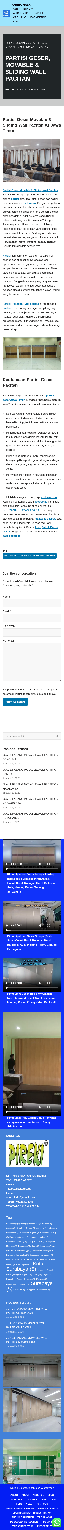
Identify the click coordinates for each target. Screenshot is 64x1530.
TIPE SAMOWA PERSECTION (23, 1522)
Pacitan (31, 1279)
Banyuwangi (13, 1224)
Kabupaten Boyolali (29, 1233)
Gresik (20, 1228)
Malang (37, 1274)
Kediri (10, 1259)
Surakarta (19, 1290)
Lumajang (42, 1270)
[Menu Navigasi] (57, 13)
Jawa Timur (17, 399)
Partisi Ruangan (13, 303)
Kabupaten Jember (38, 1237)
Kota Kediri (30, 1259)
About (14, 1495)
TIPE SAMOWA (44, 1517)
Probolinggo (12, 1284)
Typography (44, 1526)
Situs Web (9, 625)
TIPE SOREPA (48, 1522)
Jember (31, 1228)
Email (7, 611)
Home (8, 42)
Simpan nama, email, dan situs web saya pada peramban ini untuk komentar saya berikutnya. (30, 691)
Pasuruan (42, 1279)
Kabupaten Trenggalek (17, 1255)
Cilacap (11, 1228)
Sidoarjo (25, 1284)
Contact (32, 1499)
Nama (7, 596)
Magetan (27, 1274)
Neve (13, 1487)
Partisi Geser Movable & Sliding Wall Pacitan (29, 556)
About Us (38, 1495)
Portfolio (42, 1504)
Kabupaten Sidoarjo (43, 1250)
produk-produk (48, 497)
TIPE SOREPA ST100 (22, 1526)
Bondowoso (35, 1224)
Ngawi (21, 1279)
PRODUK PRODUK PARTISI (20, 1508)
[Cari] (57, 736)
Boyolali (47, 1224)
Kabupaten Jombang (16, 1241)
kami (38, 527)
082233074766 (24, 1201)
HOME (54, 1499)
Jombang (41, 1228)
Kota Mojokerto (24, 1265)
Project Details (48, 1508)
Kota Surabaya (24, 1266)
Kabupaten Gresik (18, 1237)
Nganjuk (11, 1279)
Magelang (15, 1274)
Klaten (19, 1259)
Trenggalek (32, 1290)
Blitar (24, 1224)
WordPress (47, 1487)
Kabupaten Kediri (36, 1241)
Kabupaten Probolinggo (20, 1250)
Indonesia (30, 203)
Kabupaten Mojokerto (29, 1246)
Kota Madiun (43, 1259)
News (29, 1504)
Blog (51, 1495)
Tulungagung (46, 1290)
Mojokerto (48, 1274)
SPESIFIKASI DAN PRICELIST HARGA (32, 1513)
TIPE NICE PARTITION (23, 1517)
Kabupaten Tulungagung (42, 1255)
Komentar (9, 640)
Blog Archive (22, 42)
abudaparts (17, 89)
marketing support (45, 518)
